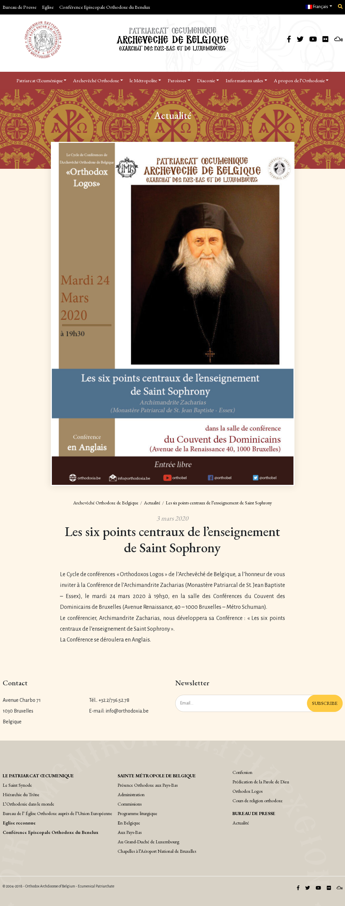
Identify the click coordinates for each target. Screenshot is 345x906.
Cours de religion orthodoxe (257, 801)
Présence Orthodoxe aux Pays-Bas (148, 785)
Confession (242, 772)
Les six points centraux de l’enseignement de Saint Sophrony (219, 503)
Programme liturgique (137, 813)
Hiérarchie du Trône (21, 794)
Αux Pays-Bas (130, 832)
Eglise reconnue (19, 823)
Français (320, 6)
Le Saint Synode (17, 785)
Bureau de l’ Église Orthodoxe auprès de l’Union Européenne (57, 813)
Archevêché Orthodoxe (96, 80)
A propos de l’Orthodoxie (299, 80)
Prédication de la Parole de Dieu (260, 782)
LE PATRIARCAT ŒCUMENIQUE (38, 776)
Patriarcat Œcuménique (40, 80)
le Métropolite (143, 80)
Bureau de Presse (19, 7)
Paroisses (177, 80)
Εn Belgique (129, 823)
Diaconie (206, 80)
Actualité (152, 503)
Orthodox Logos (247, 791)
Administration (131, 794)
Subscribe (325, 703)
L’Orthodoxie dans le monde (28, 804)
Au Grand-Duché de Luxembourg (148, 842)
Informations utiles (244, 80)
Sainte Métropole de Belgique (157, 776)
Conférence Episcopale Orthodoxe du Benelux (104, 7)
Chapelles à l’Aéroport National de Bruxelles (157, 851)
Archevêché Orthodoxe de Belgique (105, 503)
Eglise (48, 7)
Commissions (130, 804)
